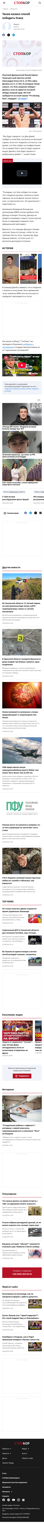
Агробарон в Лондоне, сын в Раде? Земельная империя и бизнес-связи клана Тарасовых (21, 1339)
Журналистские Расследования (14, 1482)
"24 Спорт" (22, 98)
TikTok (8, 391)
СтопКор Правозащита (11, 1478)
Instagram (35, 389)
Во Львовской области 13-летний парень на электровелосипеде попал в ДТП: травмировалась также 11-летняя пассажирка (21, 607)
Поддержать (24, 1076)
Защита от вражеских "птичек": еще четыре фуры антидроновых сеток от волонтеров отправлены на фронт (17, 1047)
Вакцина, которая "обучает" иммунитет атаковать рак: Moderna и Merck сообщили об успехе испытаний (22, 1247)
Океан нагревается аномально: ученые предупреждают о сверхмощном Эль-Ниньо (20, 715)
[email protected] (23, 1517)
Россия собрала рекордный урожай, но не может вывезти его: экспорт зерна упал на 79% (22, 1225)
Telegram (8, 389)
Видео (24, 1448)
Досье (4, 1458)
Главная (5, 9)
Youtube (22, 389)
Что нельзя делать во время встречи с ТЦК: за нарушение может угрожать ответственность (20, 1204)
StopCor (16, 24)
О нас (4, 1473)
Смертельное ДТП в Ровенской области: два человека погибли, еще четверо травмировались (20, 933)
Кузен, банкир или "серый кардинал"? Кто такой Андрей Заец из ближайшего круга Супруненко (20, 1318)
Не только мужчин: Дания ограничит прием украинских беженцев (19, 910)
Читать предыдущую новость (14, 492)
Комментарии (13, 513)
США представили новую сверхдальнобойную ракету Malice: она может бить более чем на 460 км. (20, 770)
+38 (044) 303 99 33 (22, 1274)
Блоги (24, 1453)
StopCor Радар (8, 1463)
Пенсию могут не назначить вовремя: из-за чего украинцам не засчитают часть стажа (21, 827)
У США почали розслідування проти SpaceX (15, 498)
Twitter (28, 389)
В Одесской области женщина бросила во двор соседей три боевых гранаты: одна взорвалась (21, 662)
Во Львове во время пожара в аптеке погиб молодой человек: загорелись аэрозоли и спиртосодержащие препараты (19, 955)
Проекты (5, 1448)
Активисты (6, 1487)
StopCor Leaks (10, 1287)
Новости (5, 1453)
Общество (13, 9)
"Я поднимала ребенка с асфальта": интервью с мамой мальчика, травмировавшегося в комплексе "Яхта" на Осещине (21, 1129)
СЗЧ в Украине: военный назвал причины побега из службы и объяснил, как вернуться (21, 880)
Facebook (15, 389)
